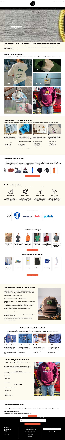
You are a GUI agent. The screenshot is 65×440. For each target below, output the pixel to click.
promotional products (45, 45)
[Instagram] (54, 431)
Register (57, 1)
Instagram (10, 49)
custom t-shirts (24, 45)
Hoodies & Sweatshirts (8, 304)
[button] (60, 1)
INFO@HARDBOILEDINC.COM (30, 431)
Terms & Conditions (7, 429)
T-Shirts (5, 297)
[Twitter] (52, 431)
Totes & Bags (6, 312)
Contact (5, 431)
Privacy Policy (6, 434)
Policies (5, 430)
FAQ (4, 432)
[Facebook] (49, 431)
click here (6, 48)
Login (54, 1)
